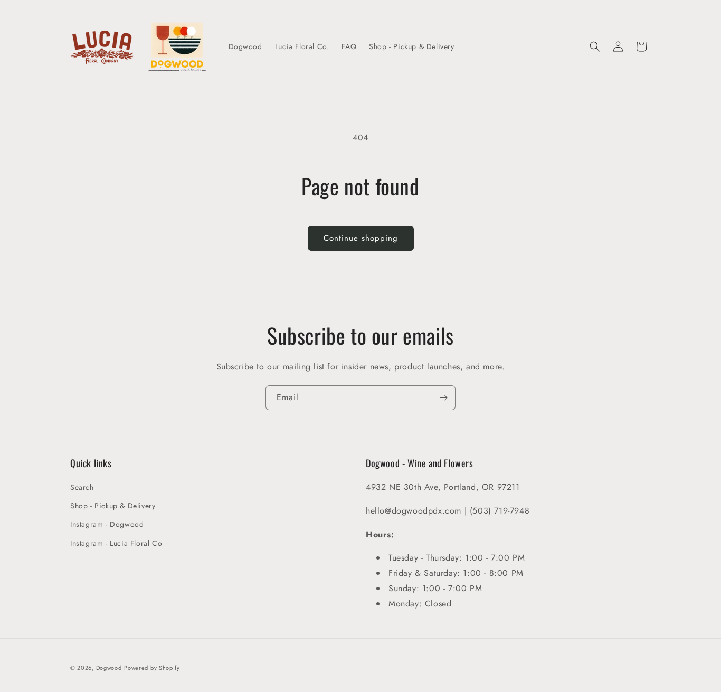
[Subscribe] (443, 397)
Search (82, 487)
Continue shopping (361, 238)
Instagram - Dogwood (107, 524)
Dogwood (109, 667)
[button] (594, 46)
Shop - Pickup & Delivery (112, 505)
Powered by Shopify (152, 667)
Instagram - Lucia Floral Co (116, 543)
